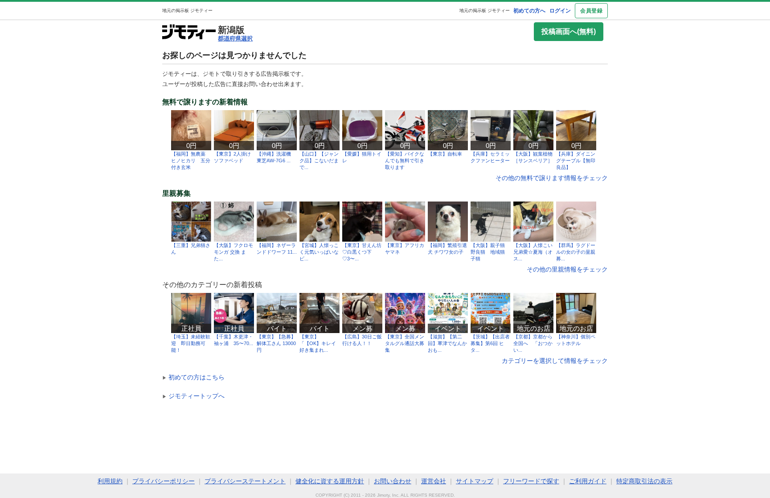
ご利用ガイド (587, 481)
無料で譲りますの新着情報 (205, 102)
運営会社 (433, 481)
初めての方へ (529, 11)
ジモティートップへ (193, 395)
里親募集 (176, 193)
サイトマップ (474, 481)
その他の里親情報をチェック (567, 269)
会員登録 (591, 11)
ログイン (560, 11)
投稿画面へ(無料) (568, 31)
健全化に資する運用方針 (329, 481)
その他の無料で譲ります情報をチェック (552, 178)
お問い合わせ (392, 481)
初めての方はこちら (193, 377)
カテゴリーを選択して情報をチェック (555, 361)
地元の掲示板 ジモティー (484, 10)
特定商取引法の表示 (644, 481)
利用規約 (110, 481)
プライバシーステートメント (245, 481)
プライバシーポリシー (163, 481)
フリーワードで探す (531, 481)
